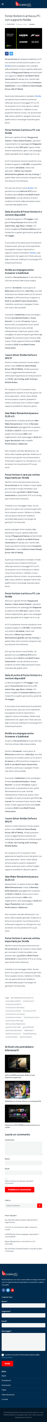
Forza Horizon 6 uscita (31, 1017)
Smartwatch (6, 1385)
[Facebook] (3, 1290)
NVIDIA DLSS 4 (29, 1030)
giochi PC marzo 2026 (13, 1027)
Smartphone (6, 1380)
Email (7, 1169)
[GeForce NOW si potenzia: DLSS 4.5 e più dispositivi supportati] (23, 1064)
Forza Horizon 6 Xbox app (14, 1021)
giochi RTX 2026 (28, 1027)
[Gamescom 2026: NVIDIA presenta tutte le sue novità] (23, 1113)
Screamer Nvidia (11, 1037)
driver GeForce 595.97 (13, 1001)
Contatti (5, 1399)
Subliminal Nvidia (26, 1037)
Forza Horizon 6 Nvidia (13, 1011)
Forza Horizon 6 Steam (13, 1017)
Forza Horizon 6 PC (29, 1011)
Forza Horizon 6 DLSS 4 (13, 1004)
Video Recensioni (8, 1395)
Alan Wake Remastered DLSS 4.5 (22, 998)
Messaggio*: (7, 1331)
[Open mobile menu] (3, 4)
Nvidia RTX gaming (29, 1034)
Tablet (4, 1390)
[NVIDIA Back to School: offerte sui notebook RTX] (23, 1090)
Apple (4, 1376)
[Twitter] (8, 1290)
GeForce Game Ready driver (15, 1024)
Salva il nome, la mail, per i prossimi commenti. (19, 1182)
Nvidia (32, 24)
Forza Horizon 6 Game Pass (15, 1008)
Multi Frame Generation (14, 1030)
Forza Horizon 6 (28, 1001)
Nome (7, 1159)
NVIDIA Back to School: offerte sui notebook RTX (23, 1101)
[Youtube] (12, 1290)
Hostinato (28, 1417)
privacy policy (7, 1357)
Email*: (4, 1321)
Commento (9, 1140)
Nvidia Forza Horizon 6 (13, 1034)
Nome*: (5, 1301)
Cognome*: (6, 1311)
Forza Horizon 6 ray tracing (15, 1014)
